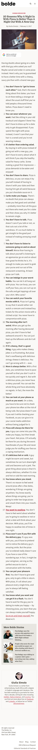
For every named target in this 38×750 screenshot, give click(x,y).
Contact (33, 742)
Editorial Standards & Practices (25, 748)
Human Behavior (19, 13)
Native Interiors (15, 697)
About (21, 742)
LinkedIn (12, 701)
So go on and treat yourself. (18, 615)
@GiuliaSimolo (18, 703)
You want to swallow (15, 509)
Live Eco (28, 697)
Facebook (30, 699)
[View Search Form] (30, 3)
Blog (26, 742)
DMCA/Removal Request (27, 745)
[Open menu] (35, 3)
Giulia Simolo (13, 26)
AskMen (6, 697)
